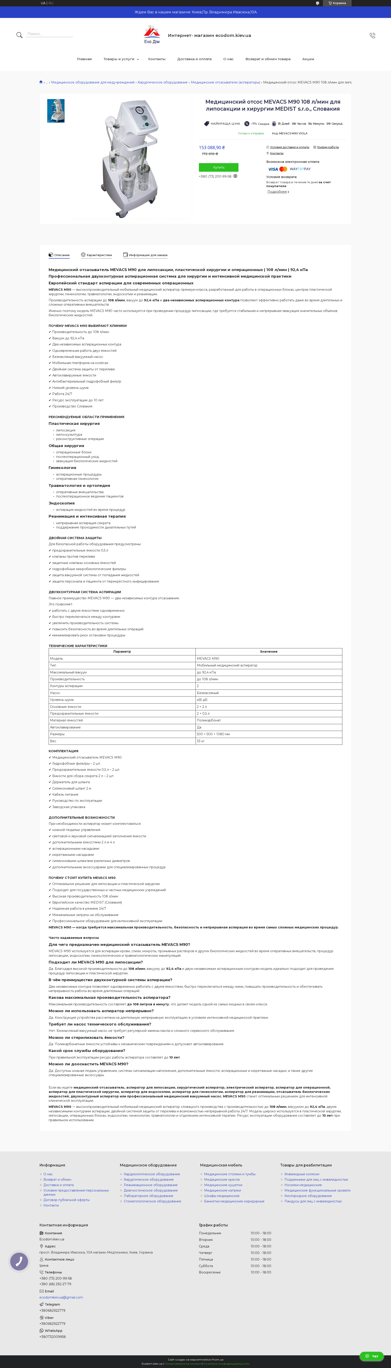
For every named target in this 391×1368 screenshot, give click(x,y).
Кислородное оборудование (308, 1196)
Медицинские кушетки (223, 1185)
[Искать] (19, 35)
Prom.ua (217, 1359)
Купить (218, 167)
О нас (228, 59)
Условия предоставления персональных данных (76, 1192)
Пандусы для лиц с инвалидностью (313, 1201)
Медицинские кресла (222, 1180)
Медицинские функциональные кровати (317, 1190)
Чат (375, 1356)
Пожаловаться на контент (183, 1363)
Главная (84, 59)
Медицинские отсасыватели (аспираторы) (225, 82)
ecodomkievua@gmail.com (61, 1297)
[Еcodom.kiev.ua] (152, 35)
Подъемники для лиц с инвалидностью (316, 1180)
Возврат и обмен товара (268, 59)
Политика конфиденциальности (226, 1363)
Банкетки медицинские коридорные (234, 1201)
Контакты (157, 59)
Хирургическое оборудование (163, 82)
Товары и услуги (119, 59)
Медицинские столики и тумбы (229, 1174)
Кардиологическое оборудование (152, 1174)
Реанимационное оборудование (151, 1185)
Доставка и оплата (194, 59)
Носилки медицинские (303, 1185)
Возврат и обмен (57, 1180)
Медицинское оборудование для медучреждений (92, 82)
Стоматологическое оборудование (152, 1201)
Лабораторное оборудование (148, 1196)
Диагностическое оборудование (151, 1190)
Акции (308, 59)
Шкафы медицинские (222, 1196)
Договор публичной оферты (66, 1200)
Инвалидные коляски (301, 1174)
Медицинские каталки (222, 1190)
